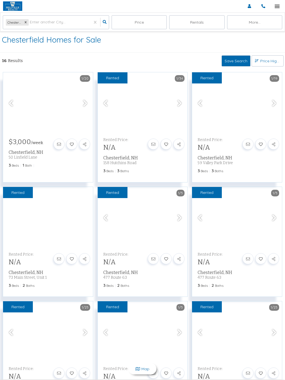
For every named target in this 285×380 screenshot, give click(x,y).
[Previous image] (11, 103)
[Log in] (249, 6)
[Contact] (59, 144)
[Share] (84, 144)
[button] (26, 22)
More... (255, 22)
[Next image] (85, 103)
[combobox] (30, 22)
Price (139, 22)
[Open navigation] (277, 6)
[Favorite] (71, 144)
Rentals (197, 22)
